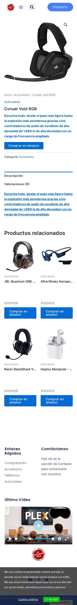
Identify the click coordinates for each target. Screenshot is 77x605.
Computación (15, 463)
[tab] (38, 176)
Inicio (7, 95)
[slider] (16, 539)
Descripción (13, 176)
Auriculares (21, 95)
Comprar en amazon (24, 146)
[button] (21, 7)
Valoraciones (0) (17, 184)
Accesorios (13, 469)
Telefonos (12, 475)
